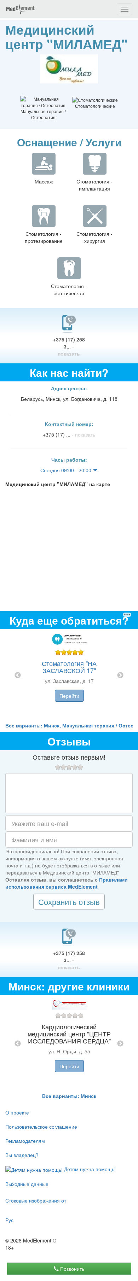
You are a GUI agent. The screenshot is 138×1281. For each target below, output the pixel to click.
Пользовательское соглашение (41, 1126)
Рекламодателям (25, 1140)
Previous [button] (17, 675)
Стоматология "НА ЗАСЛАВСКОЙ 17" (69, 667)
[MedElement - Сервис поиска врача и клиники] (20, 9)
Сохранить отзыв (69, 901)
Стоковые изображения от (35, 1200)
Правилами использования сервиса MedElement (66, 883)
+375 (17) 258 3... (69, 346)
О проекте (17, 1112)
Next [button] (120, 675)
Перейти (69, 695)
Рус (9, 1219)
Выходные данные (26, 1183)
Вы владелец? (22, 1154)
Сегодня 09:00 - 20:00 (66, 470)
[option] (69, 675)
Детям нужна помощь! (89, 1168)
